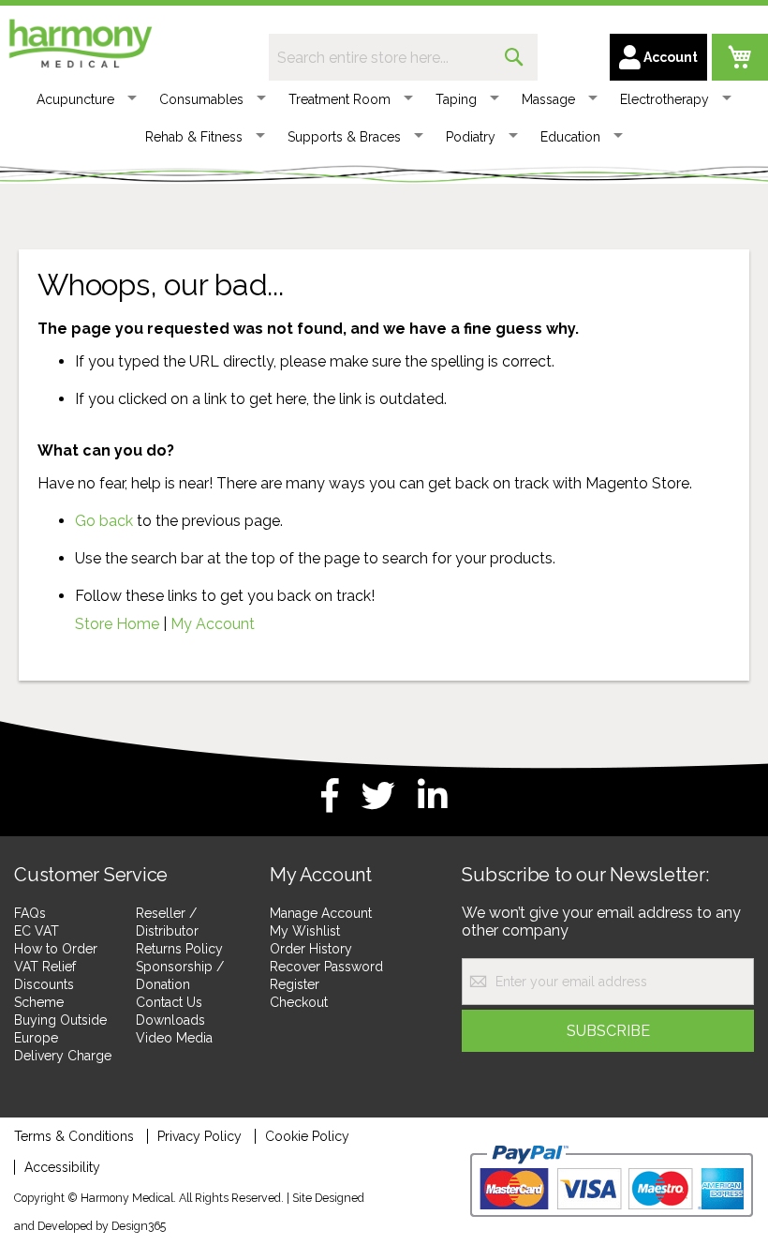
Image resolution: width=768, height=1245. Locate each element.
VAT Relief (45, 966)
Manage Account (321, 913)
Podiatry (470, 136)
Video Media (174, 1037)
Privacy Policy (199, 1136)
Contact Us (169, 1002)
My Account (212, 624)
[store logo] (79, 40)
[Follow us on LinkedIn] (433, 796)
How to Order (55, 948)
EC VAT (36, 930)
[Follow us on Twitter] (378, 796)
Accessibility (62, 1167)
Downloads (170, 1020)
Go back (104, 521)
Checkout (299, 1002)
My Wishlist (305, 930)
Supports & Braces (344, 136)
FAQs (30, 913)
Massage (548, 99)
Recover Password (326, 966)
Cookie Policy (307, 1136)
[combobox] (403, 57)
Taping (456, 99)
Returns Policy (179, 948)
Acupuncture (75, 99)
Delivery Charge (62, 1055)
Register (294, 984)
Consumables (201, 99)
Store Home (117, 624)
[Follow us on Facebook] (330, 796)
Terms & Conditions (74, 1136)
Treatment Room (339, 99)
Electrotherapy (664, 99)
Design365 (138, 1226)
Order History (311, 948)
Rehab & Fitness (194, 136)
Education (570, 136)
